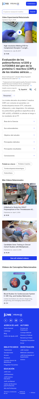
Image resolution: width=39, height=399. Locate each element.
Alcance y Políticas (26, 335)
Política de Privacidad (22, 392)
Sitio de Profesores (10, 388)
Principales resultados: (12, 149)
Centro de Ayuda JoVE (11, 336)
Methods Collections (27, 352)
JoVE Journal (24, 350)
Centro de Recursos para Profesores (10, 384)
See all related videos (19, 258)
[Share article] (35, 89)
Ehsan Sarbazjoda (8, 77)
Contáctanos (31, 3)
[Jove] (5, 3)
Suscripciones (8, 352)
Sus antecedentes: (11, 128)
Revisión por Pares (26, 338)
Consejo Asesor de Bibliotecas (10, 361)
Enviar (22, 343)
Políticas (33, 392)
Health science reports (9, 88)
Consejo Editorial (25, 332)
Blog (5, 333)
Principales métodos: (12, 142)
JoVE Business (8, 374)
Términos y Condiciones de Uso (10, 392)
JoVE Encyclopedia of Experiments (27, 356)
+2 (19, 78)
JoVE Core (7, 372)
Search (32, 12)
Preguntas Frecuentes (27, 340)
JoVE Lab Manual (9, 381)
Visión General (8, 328)
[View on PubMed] (30, 89)
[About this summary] (14, 96)
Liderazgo (7, 331)
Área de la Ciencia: (11, 121)
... (30, 72)
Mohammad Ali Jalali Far (9, 78)
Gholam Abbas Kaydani (22, 77)
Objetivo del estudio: (12, 135)
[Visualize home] (14, 3)
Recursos (7, 358)
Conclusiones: (9, 156)
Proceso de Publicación (24, 329)
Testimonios (8, 350)
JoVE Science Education (8, 378)
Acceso (6, 355)
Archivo (22, 359)
